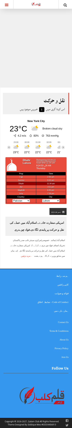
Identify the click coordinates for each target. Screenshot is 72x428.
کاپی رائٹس (63, 284)
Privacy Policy (62, 348)
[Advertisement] (36, 50)
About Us (64, 339)
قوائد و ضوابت (62, 293)
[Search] (65, 5)
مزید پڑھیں (25, 256)
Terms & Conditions (59, 331)
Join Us (65, 357)
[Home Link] (36, 4)
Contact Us (63, 322)
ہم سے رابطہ (62, 276)
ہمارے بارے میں (61, 311)
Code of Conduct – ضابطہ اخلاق (53, 302)
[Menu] (6, 4)
